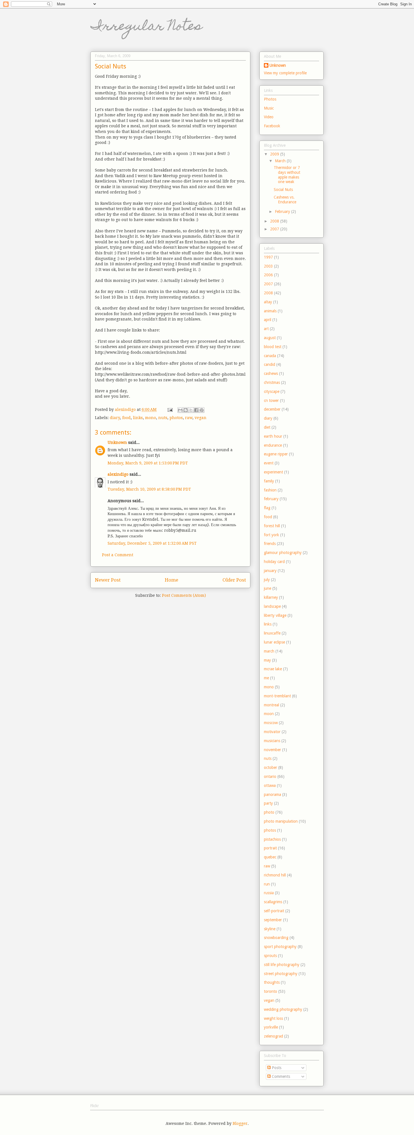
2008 (275, 221)
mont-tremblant (277, 696)
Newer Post (108, 580)
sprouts (270, 955)
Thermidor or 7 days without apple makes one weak (287, 174)
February (283, 211)
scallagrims (273, 902)
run (267, 884)
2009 (275, 154)
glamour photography (283, 552)
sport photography (280, 946)
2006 (268, 275)
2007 (275, 229)
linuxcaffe (272, 633)
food (126, 417)
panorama (272, 794)
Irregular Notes (146, 27)
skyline (269, 929)
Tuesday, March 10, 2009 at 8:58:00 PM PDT (149, 489)
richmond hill (275, 875)
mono (150, 417)
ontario (270, 776)
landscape (272, 606)
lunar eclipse (274, 642)
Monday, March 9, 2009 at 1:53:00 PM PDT (148, 463)
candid (269, 364)
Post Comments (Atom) (184, 595)
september (273, 920)
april (267, 319)
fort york (271, 535)
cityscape (271, 391)
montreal (271, 705)
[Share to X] (191, 410)
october (270, 767)
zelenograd (273, 1036)
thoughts (272, 982)
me (266, 678)
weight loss (273, 1018)
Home (171, 580)
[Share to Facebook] (196, 410)
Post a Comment (117, 555)
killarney (271, 597)
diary (115, 417)
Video (268, 117)
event (268, 463)
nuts (162, 417)
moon (269, 713)
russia (269, 893)
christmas (272, 382)
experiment (273, 472)
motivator (272, 731)
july (267, 579)
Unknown (117, 442)
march (269, 651)
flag (267, 508)
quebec (270, 857)
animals (270, 311)
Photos (270, 99)
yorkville (271, 1027)
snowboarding (276, 937)
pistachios (272, 839)
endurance (273, 445)
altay (268, 302)
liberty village (275, 615)
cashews (271, 373)
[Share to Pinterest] (201, 410)
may (267, 660)
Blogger (240, 1123)
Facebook (272, 126)
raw (188, 417)
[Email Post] (170, 409)
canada (270, 355)
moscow (271, 722)
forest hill (272, 526)
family (269, 481)
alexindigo (118, 474)
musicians (272, 740)
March (281, 161)
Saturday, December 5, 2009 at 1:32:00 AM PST (152, 543)
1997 (268, 257)
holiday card (274, 561)
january (270, 570)
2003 (268, 266)
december (272, 409)
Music (269, 108)
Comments (280, 1076)
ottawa (270, 785)
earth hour (273, 436)
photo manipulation (281, 821)
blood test (272, 346)
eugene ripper (276, 454)
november (272, 749)
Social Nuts (283, 189)
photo (269, 812)
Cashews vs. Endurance (285, 199)
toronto (270, 991)
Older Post (234, 580)
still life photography (281, 964)
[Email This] (180, 410)
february (271, 499)
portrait (270, 848)
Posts (276, 1067)
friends (270, 543)
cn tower (271, 400)
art (266, 328)
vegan (200, 417)
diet (267, 427)
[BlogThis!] (185, 410)
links (138, 417)
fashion (270, 490)
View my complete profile (285, 73)
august (270, 337)
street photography (280, 973)
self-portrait (274, 911)
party (268, 803)
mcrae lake (273, 669)
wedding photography (283, 1009)
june (267, 588)
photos (176, 417)
